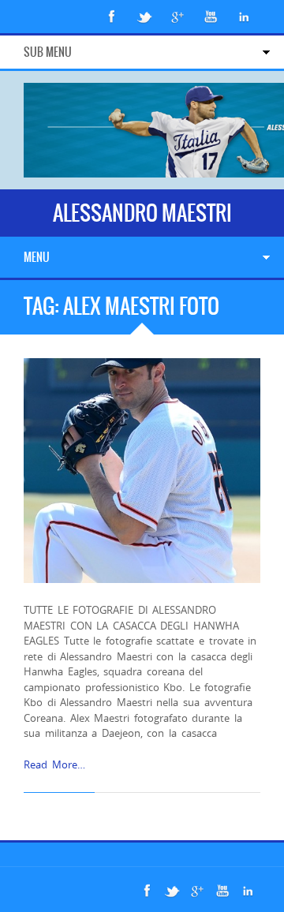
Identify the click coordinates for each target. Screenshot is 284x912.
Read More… (54, 764)
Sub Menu (48, 52)
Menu (37, 257)
